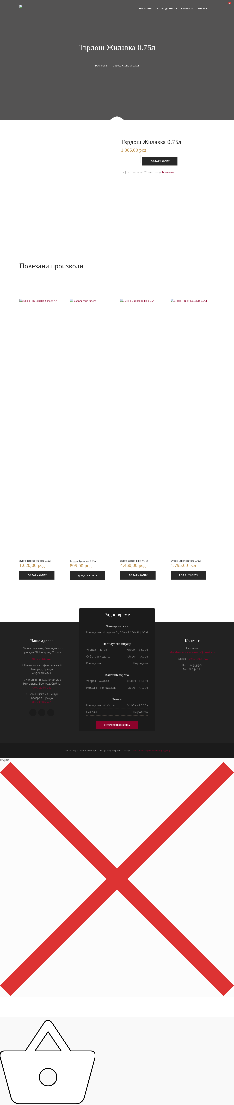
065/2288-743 (42, 702)
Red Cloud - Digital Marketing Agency (151, 750)
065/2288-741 (41, 687)
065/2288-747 (42, 658)
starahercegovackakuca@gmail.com (193, 652)
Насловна (101, 65)
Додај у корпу (159, 161)
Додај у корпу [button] (36, 575)
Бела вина (168, 172)
